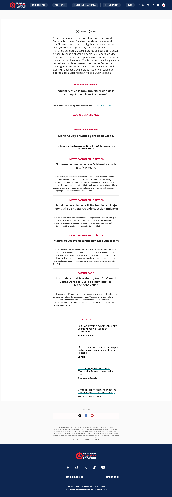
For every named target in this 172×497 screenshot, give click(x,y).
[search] (163, 5)
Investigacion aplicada (85, 5)
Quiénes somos (74, 477)
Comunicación (111, 5)
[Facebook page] (139, 5)
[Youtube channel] (158, 5)
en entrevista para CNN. (105, 106)
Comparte (82, 32)
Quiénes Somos (38, 5)
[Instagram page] (143, 5)
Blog (130, 5)
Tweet (94, 32)
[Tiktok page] (94, 467)
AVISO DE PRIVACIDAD (91, 440)
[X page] (148, 5)
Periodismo (60, 5)
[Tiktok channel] (153, 5)
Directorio (112, 477)
